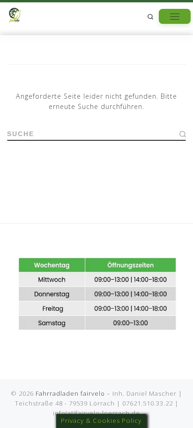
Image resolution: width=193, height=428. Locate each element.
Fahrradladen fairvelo (70, 393)
